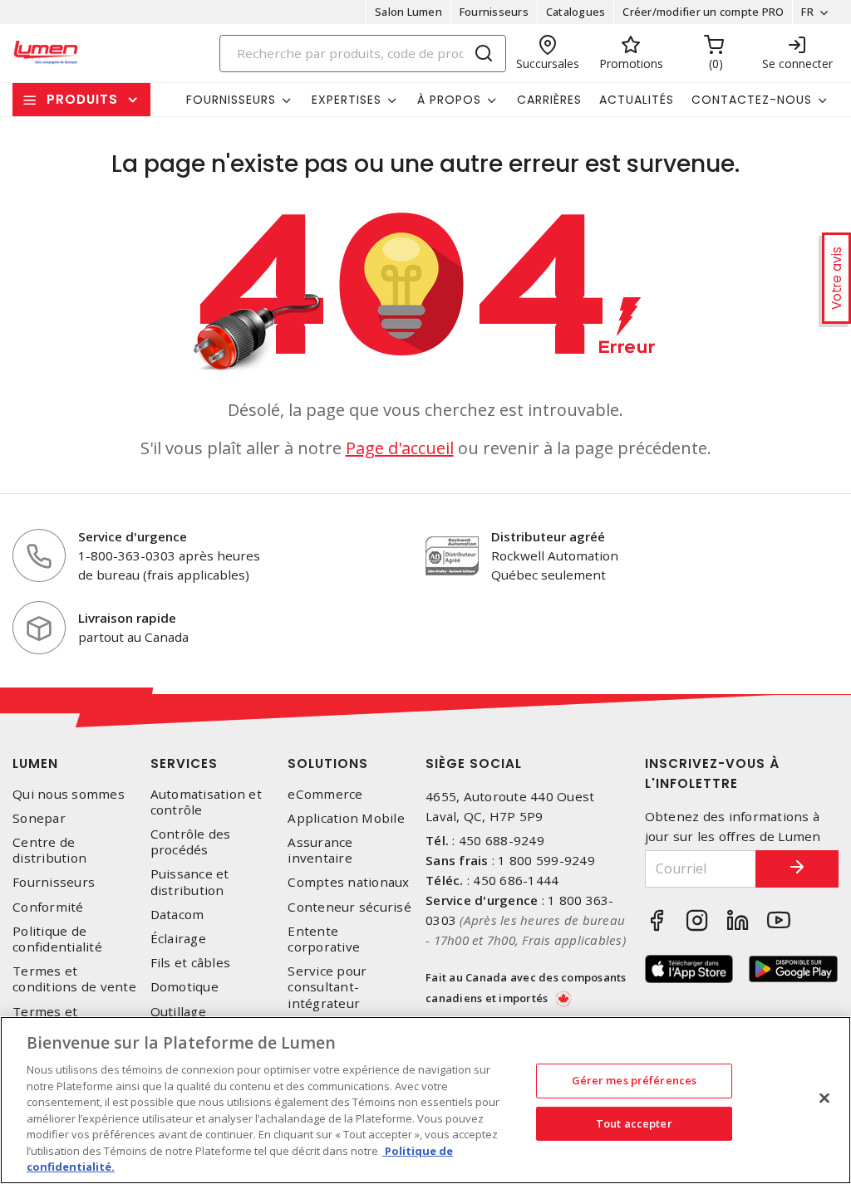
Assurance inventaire (320, 850)
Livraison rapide (127, 617)
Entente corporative (324, 939)
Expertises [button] (346, 99)
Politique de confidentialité (57, 939)
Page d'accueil (400, 448)
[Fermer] (824, 1098)
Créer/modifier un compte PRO (703, 11)
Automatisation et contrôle (206, 802)
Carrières (549, 99)
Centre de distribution (49, 850)
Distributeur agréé (548, 536)
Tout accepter (634, 1123)
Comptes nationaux (348, 882)
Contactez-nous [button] (751, 99)
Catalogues (576, 11)
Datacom (177, 914)
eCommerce (325, 794)
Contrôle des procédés (190, 842)
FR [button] (807, 11)
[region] (425, 1100)
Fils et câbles (190, 963)
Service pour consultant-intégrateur (327, 986)
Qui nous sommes (68, 794)
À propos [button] (449, 99)
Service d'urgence (132, 536)
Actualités (636, 99)
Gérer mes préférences (634, 1080)
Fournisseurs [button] (231, 99)
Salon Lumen (408, 11)
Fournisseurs (494, 11)
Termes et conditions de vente (74, 979)
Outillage (178, 1012)
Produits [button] (82, 99)
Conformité (48, 907)
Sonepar (39, 818)
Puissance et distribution (189, 882)
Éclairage (178, 939)
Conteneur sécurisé (349, 907)
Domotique (184, 987)
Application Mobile (346, 818)
